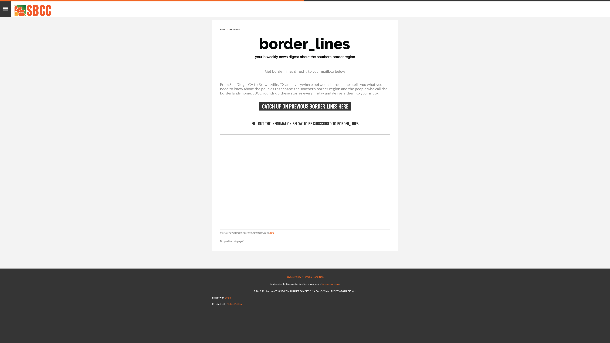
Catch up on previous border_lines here (305, 106)
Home (222, 29)
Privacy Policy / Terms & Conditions (305, 276)
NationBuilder (234, 303)
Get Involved (235, 29)
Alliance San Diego (330, 284)
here (271, 232)
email (228, 297)
